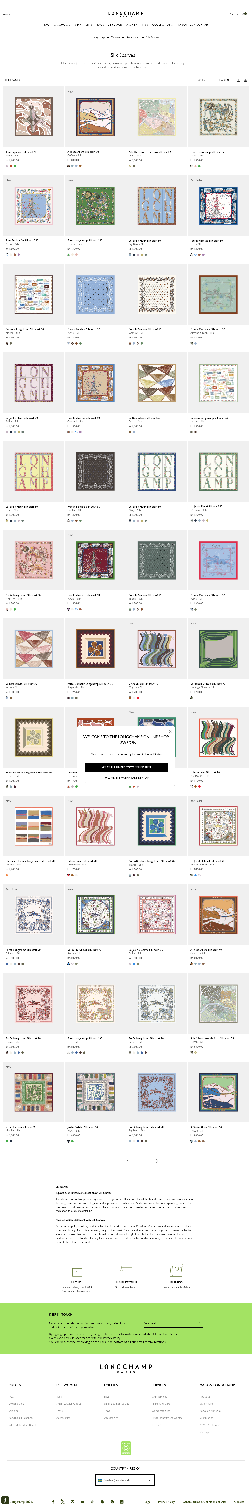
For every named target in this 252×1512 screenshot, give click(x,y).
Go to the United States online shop (127, 767)
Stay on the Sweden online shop (127, 778)
